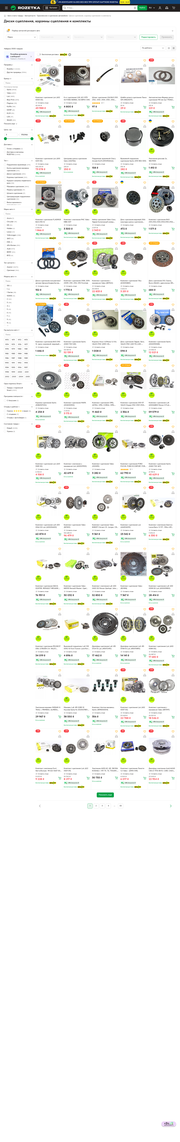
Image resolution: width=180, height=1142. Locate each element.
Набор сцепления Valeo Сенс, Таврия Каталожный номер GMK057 (104, 221)
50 (121, 806)
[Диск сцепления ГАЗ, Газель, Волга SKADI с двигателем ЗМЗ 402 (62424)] (162, 259)
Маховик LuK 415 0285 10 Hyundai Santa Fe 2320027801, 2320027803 (76, 709)
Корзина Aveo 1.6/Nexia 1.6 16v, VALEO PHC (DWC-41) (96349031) (104, 343)
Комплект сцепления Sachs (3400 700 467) (160, 465)
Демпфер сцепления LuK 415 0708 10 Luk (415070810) (132, 648)
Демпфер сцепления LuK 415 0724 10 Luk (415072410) (104, 648)
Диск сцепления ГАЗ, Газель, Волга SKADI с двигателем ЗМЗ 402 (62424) (161, 282)
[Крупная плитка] (169, 48)
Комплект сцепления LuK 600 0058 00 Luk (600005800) (161, 587)
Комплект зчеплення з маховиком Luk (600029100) (75, 465)
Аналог (12, 267)
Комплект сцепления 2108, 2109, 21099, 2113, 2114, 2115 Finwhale (77, 282)
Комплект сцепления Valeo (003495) (103, 465)
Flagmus (12, 103)
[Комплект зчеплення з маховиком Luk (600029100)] (77, 442)
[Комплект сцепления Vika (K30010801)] (133, 259)
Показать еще (9, 124)
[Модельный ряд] (55, 37)
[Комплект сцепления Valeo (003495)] (105, 442)
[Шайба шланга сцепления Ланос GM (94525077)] (133, 76)
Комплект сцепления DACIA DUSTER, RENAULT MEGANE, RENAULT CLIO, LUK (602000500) (47, 587)
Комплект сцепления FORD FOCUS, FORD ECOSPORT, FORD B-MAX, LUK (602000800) (133, 465)
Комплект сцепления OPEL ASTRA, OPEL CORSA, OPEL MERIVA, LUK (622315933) (103, 404)
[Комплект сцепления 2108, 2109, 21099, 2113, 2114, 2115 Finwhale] (77, 259)
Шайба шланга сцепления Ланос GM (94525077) (133, 99)
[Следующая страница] (170, 806)
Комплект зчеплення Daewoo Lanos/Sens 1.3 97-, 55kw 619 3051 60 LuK (160, 526)
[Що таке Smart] (69, 54)
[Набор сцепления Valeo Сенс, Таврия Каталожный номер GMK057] (105, 198)
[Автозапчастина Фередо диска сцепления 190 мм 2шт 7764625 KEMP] (162, 76)
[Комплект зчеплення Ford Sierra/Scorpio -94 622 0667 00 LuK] (49, 747)
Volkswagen (14, 235)
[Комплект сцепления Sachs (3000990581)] (162, 320)
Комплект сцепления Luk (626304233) (130, 526)
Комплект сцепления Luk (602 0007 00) (132, 709)
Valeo (11, 93)
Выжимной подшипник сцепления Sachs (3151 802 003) (133, 160)
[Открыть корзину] (173, 7)
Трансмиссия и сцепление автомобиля (52, 16)
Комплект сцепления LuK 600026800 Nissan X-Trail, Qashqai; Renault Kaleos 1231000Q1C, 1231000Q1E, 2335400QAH (159, 404)
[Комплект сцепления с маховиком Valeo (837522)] (105, 259)
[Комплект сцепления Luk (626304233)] (133, 503)
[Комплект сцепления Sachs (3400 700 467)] (162, 442)
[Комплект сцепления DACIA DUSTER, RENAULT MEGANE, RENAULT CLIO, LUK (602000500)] (49, 564)
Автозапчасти (30, 16)
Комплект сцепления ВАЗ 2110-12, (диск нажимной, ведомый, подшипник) (48, 343)
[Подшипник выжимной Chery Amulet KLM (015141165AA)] (105, 137)
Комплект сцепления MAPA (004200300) (75, 404)
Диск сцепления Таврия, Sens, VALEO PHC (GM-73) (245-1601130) (132, 343)
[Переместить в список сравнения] (60, 65)
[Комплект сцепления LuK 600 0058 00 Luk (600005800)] (162, 564)
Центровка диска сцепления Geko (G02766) (75, 160)
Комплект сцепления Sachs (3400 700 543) (75, 343)
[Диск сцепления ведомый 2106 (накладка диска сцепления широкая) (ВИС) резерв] (133, 198)
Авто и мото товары (15, 16)
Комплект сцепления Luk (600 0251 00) (48, 160)
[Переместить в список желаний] (60, 60)
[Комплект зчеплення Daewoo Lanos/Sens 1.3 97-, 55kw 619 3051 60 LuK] (162, 503)
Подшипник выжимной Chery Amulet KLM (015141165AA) (104, 160)
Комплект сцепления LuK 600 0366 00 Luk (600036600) (48, 526)
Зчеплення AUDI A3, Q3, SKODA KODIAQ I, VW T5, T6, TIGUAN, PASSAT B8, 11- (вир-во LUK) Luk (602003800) (105, 770)
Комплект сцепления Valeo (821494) (131, 587)
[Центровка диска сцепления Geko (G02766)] (77, 137)
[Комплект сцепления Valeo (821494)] (133, 564)
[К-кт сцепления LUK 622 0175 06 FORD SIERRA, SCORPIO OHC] (77, 76)
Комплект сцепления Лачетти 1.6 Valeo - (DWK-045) (132, 770)
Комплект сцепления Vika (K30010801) (130, 282)
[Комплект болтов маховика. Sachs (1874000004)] (105, 685)
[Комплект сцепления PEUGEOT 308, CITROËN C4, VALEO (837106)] (49, 624)
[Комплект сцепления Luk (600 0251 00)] (49, 137)
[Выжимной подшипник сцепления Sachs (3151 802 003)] (133, 137)
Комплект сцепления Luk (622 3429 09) (76, 770)
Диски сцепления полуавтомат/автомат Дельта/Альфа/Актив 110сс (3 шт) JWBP (48, 282)
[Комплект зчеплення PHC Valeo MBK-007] (77, 198)
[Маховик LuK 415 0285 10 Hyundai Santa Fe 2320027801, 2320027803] (77, 685)
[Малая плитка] (173, 48)
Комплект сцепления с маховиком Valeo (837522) (102, 282)
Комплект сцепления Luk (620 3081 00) (48, 465)
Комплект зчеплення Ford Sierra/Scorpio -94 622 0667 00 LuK (48, 770)
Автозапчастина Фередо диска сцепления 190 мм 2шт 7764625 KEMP (161, 99)
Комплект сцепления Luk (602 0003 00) (48, 99)
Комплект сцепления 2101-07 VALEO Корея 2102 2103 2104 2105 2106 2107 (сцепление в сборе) (132, 404)
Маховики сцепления (18, 186)
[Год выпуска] (88, 37)
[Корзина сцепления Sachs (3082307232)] (49, 381)
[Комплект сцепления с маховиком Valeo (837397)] (162, 685)
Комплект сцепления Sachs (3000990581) (160, 343)
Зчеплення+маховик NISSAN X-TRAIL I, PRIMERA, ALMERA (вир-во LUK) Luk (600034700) (48, 709)
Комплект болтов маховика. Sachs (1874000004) (103, 709)
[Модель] (121, 37)
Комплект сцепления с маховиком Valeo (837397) (159, 709)
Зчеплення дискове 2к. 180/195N (158, 160)
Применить (167, 37)
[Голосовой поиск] (134, 7)
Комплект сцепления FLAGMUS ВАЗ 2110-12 (48, 221)
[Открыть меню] (6, 7)
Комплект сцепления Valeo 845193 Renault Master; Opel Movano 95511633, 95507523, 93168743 (75, 587)
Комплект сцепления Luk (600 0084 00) (161, 648)
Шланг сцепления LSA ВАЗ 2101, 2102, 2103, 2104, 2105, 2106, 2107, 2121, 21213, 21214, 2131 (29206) (105, 99)
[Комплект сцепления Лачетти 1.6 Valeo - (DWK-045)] (133, 747)
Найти (142, 8)
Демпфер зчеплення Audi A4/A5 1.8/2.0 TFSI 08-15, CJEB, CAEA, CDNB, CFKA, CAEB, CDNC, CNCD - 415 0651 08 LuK (162, 770)
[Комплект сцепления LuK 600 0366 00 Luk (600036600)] (49, 503)
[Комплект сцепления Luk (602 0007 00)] (133, 685)
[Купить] (60, 107)
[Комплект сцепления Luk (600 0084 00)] (162, 624)
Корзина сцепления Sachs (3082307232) (46, 404)
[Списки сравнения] (166, 7)
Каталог (53, 8)
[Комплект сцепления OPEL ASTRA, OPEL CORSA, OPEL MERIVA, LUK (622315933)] (105, 381)
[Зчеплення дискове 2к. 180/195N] (162, 137)
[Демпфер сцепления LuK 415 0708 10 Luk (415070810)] (133, 624)
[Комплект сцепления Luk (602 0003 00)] (49, 76)
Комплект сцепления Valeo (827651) (74, 526)
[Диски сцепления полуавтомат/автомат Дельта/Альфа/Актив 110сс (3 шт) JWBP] (49, 259)
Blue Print (13, 100)
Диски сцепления (16, 174)
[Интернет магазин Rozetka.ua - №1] (25, 7)
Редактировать (148, 37)
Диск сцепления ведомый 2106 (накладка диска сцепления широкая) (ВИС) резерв (132, 221)
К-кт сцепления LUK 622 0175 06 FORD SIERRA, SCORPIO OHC (77, 99)
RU (150, 8)
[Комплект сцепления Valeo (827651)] (77, 503)
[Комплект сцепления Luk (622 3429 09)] (77, 747)
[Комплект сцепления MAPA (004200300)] (77, 381)
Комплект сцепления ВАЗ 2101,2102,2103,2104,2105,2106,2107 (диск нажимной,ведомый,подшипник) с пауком (162, 221)
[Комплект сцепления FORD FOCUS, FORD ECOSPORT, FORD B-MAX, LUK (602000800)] (133, 442)
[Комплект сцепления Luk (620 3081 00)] (49, 442)
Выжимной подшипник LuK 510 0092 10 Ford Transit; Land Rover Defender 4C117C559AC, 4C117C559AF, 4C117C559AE (77, 648)
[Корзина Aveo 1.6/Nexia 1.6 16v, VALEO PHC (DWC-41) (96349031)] (105, 320)
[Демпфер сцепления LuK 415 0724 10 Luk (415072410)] (105, 624)
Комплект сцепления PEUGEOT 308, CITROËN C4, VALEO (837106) (48, 648)
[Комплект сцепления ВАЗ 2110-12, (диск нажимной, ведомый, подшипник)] (49, 320)
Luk (11, 96)
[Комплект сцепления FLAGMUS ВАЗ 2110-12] (49, 198)
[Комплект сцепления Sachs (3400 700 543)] (77, 320)
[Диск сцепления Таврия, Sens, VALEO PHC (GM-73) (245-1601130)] (133, 320)
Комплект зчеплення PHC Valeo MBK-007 (76, 221)
